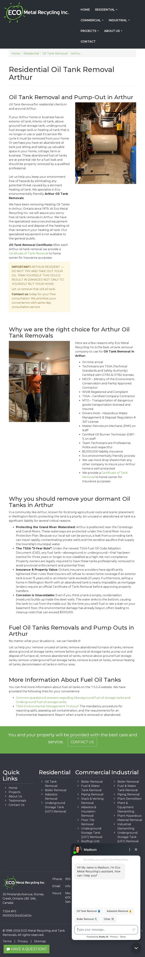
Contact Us (82, 742)
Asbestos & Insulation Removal (88, 811)
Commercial (93, 21)
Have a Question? (28, 949)
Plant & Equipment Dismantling (125, 807)
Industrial (120, 21)
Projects (90, 32)
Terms (7, 941)
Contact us (20, 294)
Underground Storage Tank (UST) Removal (55, 807)
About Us (114, 32)
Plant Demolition (129, 798)
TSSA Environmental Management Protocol (47, 706)
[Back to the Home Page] (36, 12)
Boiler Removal (55, 790)
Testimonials (17, 800)
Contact (88, 41)
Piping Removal (92, 794)
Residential (107, 11)
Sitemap (40, 941)
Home (85, 9)
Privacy (23, 941)
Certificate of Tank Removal (28, 253)
